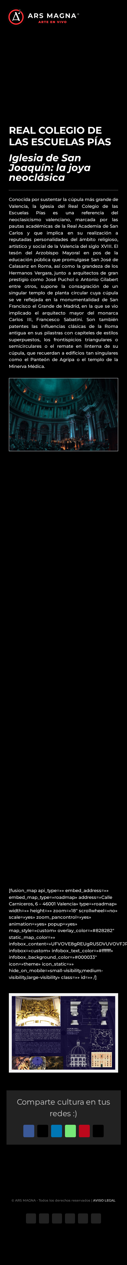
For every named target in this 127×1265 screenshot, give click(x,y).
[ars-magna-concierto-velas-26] (63, 381)
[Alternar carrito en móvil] (107, 16)
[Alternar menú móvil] (118, 16)
